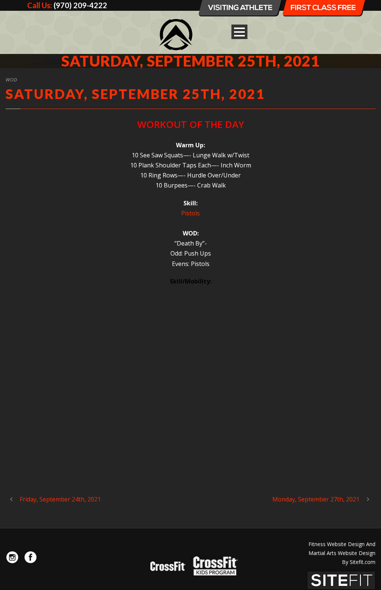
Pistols (190, 213)
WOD (11, 79)
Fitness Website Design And (341, 544)
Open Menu (239, 32)
